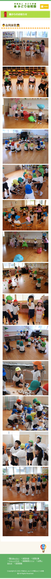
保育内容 (25, 558)
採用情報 (18, 563)
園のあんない (14, 558)
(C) (16, 571)
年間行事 (35, 558)
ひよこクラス (14, 561)
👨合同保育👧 (11, 25)
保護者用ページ (28, 561)
